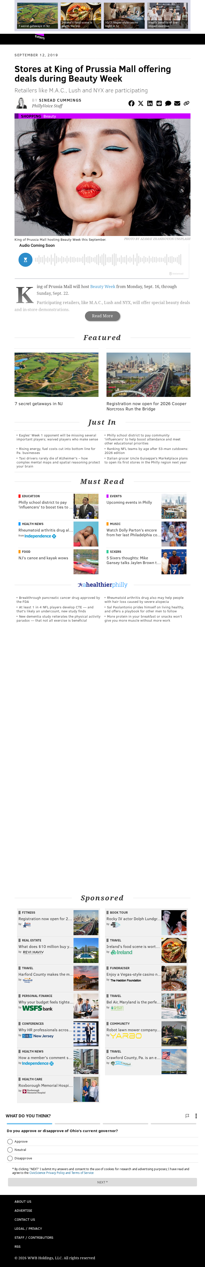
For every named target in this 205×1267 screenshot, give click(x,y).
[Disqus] (102, 695)
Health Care (32, 1079)
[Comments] (168, 104)
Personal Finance (37, 995)
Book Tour (119, 912)
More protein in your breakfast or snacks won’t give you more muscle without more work (143, 618)
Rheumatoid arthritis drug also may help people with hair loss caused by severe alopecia (144, 599)
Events (40, 37)
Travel (115, 940)
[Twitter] (141, 104)
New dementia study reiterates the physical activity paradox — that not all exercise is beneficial (58, 618)
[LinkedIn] (150, 104)
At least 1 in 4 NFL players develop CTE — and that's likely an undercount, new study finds (55, 609)
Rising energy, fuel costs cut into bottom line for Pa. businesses (56, 450)
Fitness (28, 912)
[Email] (177, 104)
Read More (102, 316)
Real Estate (31, 940)
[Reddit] (159, 104)
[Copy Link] (186, 104)
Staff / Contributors (33, 1237)
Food (26, 551)
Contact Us (24, 1219)
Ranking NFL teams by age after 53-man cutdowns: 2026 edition (146, 450)
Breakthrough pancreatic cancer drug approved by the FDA (58, 599)
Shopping (31, 116)
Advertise (23, 1210)
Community (120, 1023)
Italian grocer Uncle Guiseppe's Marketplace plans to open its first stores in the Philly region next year (146, 460)
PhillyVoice (12, 39)
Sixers (115, 551)
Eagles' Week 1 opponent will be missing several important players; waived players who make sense (57, 437)
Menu (197, 39)
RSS (17, 1246)
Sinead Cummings (60, 100)
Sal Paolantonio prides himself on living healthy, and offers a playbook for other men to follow (144, 609)
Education (31, 496)
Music (115, 524)
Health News (33, 524)
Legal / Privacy (28, 1228)
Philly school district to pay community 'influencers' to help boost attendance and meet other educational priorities (142, 439)
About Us (22, 1201)
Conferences (33, 1023)
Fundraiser (120, 968)
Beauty (50, 116)
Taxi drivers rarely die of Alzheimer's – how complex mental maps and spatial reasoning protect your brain (58, 462)
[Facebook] (132, 104)
